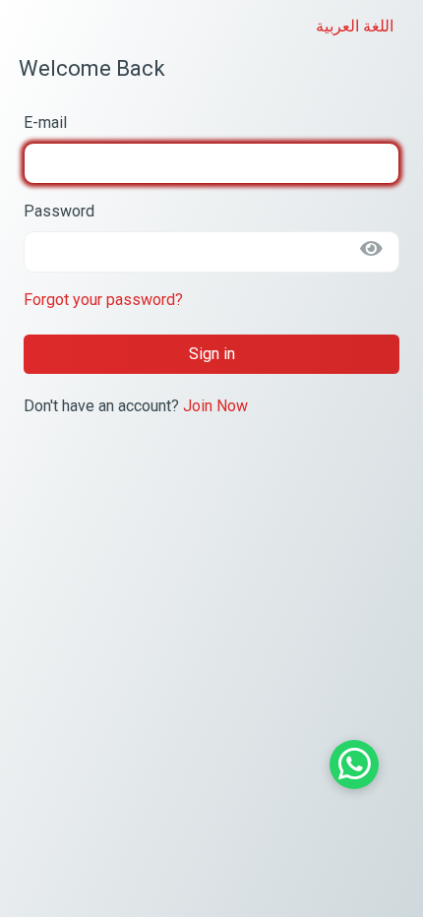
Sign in (212, 353)
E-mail (45, 122)
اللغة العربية (354, 26)
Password (59, 211)
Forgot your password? (103, 299)
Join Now (215, 406)
